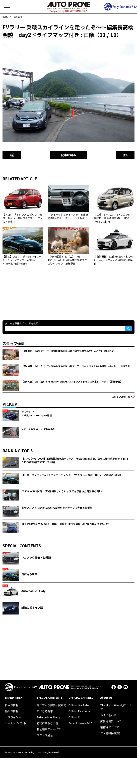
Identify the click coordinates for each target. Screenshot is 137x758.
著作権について (109, 727)
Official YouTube (78, 705)
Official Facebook (79, 711)
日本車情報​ (11, 705)
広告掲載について (111, 721)
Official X (74, 717)
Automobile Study (48, 717)
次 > (125, 155)
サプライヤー (13, 717)
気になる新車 (45, 711)
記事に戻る (68, 155)
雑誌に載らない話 (47, 723)
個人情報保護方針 (111, 733)
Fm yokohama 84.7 (80, 723)
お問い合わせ (108, 715)
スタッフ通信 (45, 735)
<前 (11, 155)
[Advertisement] (28, 292)
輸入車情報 (11, 711)
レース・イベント (15, 723)
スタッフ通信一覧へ (122, 396)
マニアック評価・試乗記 (51, 705)
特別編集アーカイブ (49, 729)
